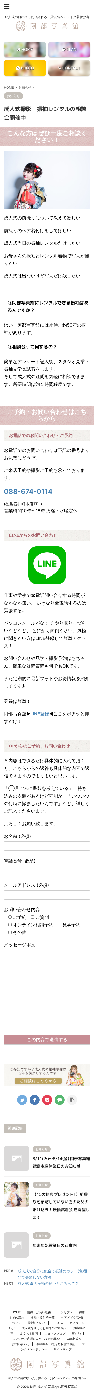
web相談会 (74, 1339)
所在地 (76, 1333)
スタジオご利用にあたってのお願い (36, 1339)
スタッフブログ (54, 1333)
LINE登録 (39, 713)
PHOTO (57, 1323)
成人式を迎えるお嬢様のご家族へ (44, 1328)
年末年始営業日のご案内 (55, 1245)
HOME (16, 1312)
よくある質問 (29, 1333)
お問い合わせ (21, 1344)
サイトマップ (63, 1349)
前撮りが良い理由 (39, 1312)
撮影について (37, 1323)
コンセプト (65, 1312)
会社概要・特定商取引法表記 (55, 1344)
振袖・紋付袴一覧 (43, 1317)
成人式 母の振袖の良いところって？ (48, 1283)
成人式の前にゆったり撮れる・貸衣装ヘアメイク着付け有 (47, 1378)
